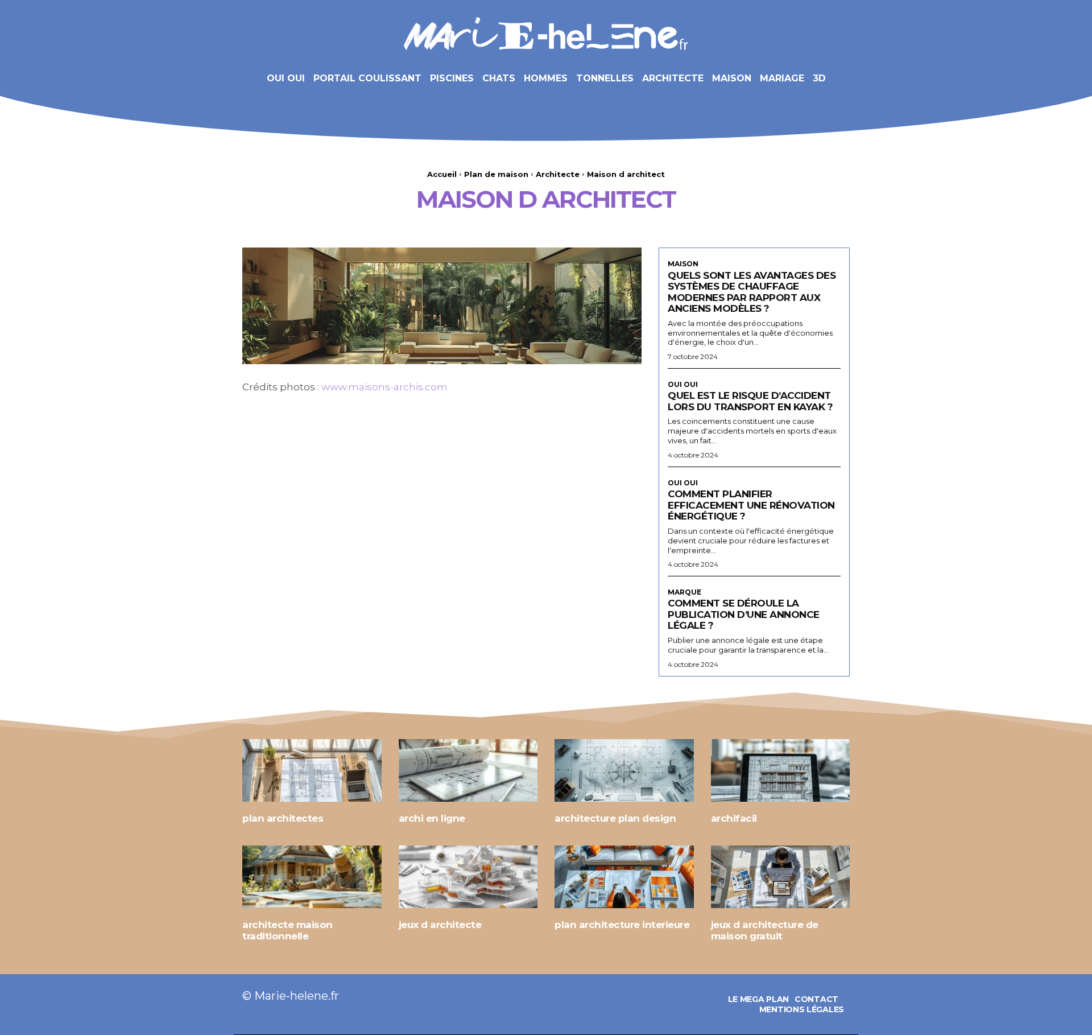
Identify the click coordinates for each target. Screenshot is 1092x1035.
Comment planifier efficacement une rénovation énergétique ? (751, 505)
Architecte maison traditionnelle (287, 930)
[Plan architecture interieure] (624, 877)
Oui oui (683, 385)
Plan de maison (496, 174)
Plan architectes (282, 818)
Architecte (558, 174)
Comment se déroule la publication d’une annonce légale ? (744, 614)
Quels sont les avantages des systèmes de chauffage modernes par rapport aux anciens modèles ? (751, 292)
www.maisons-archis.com (384, 387)
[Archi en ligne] (468, 770)
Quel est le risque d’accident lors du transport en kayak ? (750, 401)
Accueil (442, 174)
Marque (684, 592)
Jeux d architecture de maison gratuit (764, 930)
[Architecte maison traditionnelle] (312, 877)
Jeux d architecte (440, 924)
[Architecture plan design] (624, 770)
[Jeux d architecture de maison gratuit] (780, 877)
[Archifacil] (780, 770)
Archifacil (734, 818)
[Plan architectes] (312, 770)
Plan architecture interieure (622, 924)
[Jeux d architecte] (468, 877)
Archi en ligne (432, 818)
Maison (683, 264)
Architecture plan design (615, 818)
